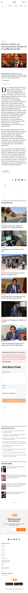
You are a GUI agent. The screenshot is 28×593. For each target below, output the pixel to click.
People (2, 555)
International (3, 549)
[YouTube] (14, 539)
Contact (2, 571)
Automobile (3, 554)
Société (2, 548)
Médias (2, 552)
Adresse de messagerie (8, 393)
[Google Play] (18, 583)
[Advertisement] (14, 25)
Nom (3, 388)
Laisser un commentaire (14, 400)
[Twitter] (11, 539)
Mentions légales (4, 575)
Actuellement (3, 5)
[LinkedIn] (16, 539)
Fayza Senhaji (6, 80)
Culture (2, 551)
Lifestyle (2, 557)
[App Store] (9, 583)
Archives (2, 565)
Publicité (2, 564)
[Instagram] (19, 539)
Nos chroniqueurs (4, 558)
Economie (3, 41)
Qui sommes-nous (4, 562)
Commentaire (6, 372)
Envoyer (21, 529)
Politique (2, 545)
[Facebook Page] (8, 539)
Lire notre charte (6, 361)
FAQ (2, 569)
